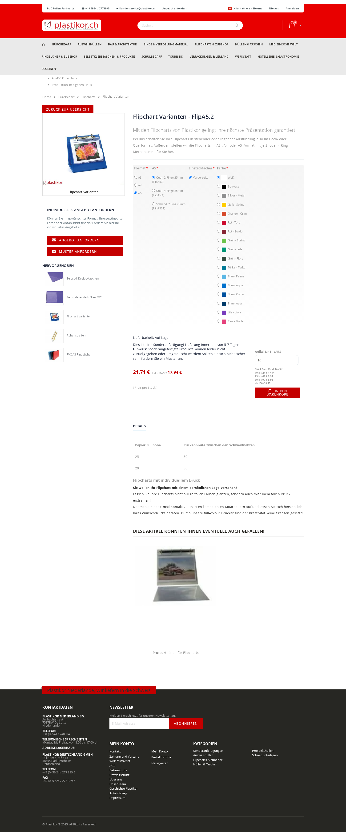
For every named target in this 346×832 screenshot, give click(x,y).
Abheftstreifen (76, 335)
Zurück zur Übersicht (68, 109)
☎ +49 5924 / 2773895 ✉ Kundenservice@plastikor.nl (118, 8)
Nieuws (274, 8)
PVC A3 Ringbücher (79, 354)
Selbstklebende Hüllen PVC (84, 297)
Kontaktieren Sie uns (248, 8)
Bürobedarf (66, 97)
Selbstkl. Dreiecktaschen (83, 278)
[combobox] (190, 25)
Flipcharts (88, 97)
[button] (231, 9)
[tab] (143, 426)
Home (46, 97)
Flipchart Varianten (79, 316)
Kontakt (115, 751)
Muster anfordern (78, 251)
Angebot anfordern (79, 240)
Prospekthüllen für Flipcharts (176, 652)
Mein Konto (159, 751)
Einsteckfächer (200, 168)
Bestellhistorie (161, 757)
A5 (154, 168)
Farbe (221, 168)
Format (140, 168)
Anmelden (292, 8)
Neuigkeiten (159, 763)
